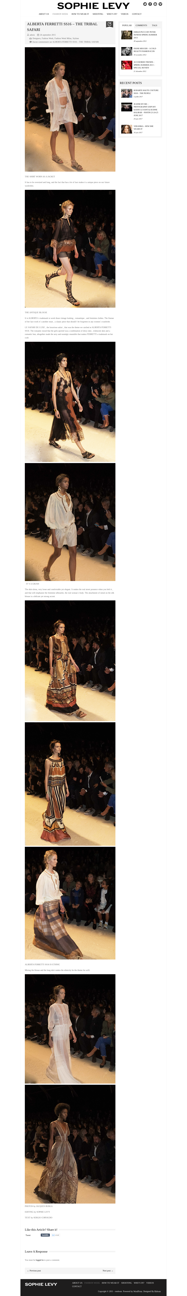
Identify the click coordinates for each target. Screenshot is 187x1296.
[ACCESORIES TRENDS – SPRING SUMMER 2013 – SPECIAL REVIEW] (126, 65)
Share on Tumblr (45, 1235)
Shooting (98, 14)
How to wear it (80, 14)
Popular (127, 25)
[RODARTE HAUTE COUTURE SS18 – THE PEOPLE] (126, 93)
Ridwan (157, 1291)
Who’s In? (112, 14)
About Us (44, 14)
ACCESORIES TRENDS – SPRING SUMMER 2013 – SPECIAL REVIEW (144, 65)
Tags (154, 25)
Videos (124, 14)
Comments (141, 25)
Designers (37, 38)
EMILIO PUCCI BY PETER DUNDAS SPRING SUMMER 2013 (145, 35)
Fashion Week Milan (62, 38)
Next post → (108, 1271)
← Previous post (34, 1271)
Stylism (76, 38)
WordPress (137, 1291)
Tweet (28, 1235)
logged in (40, 1260)
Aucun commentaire (65, 42)
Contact (137, 14)
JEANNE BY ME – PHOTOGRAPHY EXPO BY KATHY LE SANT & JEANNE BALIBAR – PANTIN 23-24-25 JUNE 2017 (146, 109)
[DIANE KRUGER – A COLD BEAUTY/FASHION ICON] (126, 51)
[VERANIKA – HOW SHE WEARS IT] (126, 129)
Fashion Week (60, 14)
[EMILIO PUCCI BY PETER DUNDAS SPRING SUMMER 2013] (126, 35)
